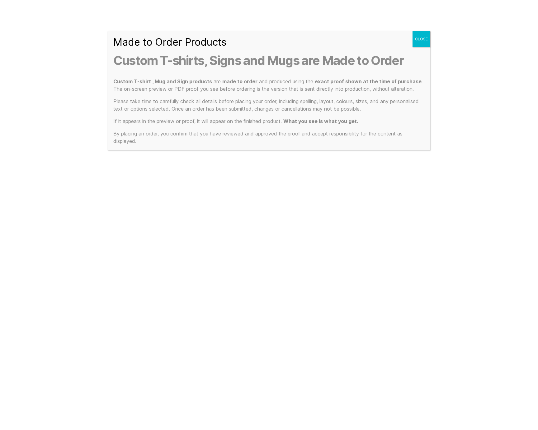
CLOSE (421, 39)
